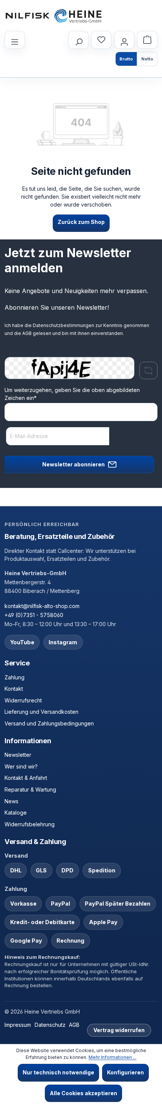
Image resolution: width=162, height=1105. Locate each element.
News (11, 801)
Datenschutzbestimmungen (63, 325)
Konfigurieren (125, 1072)
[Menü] (15, 40)
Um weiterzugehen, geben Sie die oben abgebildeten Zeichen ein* (72, 394)
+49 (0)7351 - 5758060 (34, 615)
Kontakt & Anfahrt (26, 778)
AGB (27, 333)
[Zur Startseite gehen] (53, 16)
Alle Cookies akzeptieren (83, 1093)
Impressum (18, 1025)
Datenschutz (50, 1025)
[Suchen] (78, 40)
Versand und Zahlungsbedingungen (49, 723)
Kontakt (14, 688)
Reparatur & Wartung (30, 789)
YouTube (22, 642)
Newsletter (18, 755)
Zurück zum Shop (81, 222)
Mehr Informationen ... (112, 1057)
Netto (147, 59)
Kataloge (16, 812)
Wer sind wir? (21, 766)
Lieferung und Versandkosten (41, 711)
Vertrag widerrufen (119, 1030)
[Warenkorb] (147, 40)
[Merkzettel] (101, 40)
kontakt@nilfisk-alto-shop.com (42, 606)
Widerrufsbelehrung (30, 824)
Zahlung (14, 677)
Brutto (126, 59)
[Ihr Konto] (124, 40)
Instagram (63, 642)
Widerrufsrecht (23, 700)
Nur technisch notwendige (58, 1072)
